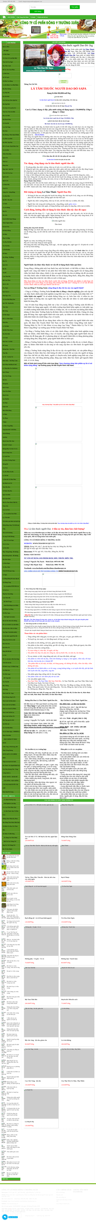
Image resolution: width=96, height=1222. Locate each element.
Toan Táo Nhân (7, 391)
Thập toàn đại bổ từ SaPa (9, 761)
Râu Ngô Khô (6, 104)
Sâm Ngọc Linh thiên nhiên (10, 632)
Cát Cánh (5, 337)
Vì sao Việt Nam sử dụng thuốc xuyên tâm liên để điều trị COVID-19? (13, 934)
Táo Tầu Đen (6, 245)
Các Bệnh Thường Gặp (10, 799)
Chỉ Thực (5, 402)
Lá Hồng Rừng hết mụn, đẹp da (11, 578)
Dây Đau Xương (7, 88)
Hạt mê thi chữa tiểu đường (10, 620)
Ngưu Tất (5, 157)
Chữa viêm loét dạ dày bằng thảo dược (13, 883)
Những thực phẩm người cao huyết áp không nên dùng (13, 1099)
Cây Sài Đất (6, 150)
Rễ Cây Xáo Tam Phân (9, 69)
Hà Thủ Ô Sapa (8, 601)
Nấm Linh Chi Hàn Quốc (9, 701)
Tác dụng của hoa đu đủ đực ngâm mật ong (13, 921)
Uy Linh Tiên (6, 456)
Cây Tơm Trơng (7, 376)
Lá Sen (4, 655)
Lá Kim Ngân (6, 563)
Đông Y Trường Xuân (38, 288)
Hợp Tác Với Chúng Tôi (9, 845)
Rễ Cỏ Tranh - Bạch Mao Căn (10, 146)
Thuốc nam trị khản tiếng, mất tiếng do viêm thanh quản (13, 1147)
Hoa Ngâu (5, 288)
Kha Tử (5, 261)
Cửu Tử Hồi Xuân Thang (9, 219)
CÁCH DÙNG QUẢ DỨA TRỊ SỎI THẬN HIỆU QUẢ (13, 951)
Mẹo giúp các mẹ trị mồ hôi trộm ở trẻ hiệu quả (13, 1162)
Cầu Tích (5, 468)
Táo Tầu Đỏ (6, 681)
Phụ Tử (5, 211)
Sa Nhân (5, 414)
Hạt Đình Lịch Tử (7, 483)
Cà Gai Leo (6, 590)
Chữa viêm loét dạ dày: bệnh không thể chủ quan (13, 878)
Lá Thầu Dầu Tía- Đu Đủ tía (10, 368)
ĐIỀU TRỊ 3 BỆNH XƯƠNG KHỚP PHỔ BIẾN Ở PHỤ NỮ (12, 1141)
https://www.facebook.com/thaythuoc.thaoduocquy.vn (45, 727)
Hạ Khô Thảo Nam (8, 330)
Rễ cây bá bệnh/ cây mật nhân (10, 624)
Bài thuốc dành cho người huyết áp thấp (12, 1035)
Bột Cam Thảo (6, 280)
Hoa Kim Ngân (7, 559)
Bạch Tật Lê (6, 291)
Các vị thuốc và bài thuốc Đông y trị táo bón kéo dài (13, 900)
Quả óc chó (6, 284)
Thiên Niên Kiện (7, 154)
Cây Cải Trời (6, 510)
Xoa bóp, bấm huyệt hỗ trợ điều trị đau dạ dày (13, 1119)
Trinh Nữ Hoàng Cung (8, 571)
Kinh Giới (5, 406)
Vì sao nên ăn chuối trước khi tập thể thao (12, 1130)
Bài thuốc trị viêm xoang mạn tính (11, 982)
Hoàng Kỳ (5, 383)
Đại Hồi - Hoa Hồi (7, 200)
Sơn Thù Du (6, 399)
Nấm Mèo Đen (6, 487)
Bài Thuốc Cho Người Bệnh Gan (11, 765)
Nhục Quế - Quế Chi (8, 169)
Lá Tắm (36, 704)
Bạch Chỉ (5, 265)
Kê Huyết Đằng (7, 230)
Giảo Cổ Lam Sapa (9, 540)
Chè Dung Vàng (7, 582)
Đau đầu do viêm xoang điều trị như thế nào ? (13, 977)
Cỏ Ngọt (5, 574)
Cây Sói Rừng (6, 207)
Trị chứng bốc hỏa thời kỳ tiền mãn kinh (13, 856)
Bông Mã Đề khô (7, 651)
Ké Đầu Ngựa (6, 314)
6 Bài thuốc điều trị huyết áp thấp (12, 1087)
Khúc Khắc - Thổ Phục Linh (10, 360)
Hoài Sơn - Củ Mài (7, 341)
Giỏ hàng (37, 11)
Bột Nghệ (6, 50)
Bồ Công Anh (7, 678)
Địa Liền (5, 215)
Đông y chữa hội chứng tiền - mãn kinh (13, 861)
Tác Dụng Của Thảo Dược (10, 837)
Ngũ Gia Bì (6, 177)
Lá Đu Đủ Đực (6, 249)
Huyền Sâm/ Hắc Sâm (8, 441)
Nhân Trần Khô (7, 735)
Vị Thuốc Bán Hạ (7, 491)
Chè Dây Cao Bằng (8, 81)
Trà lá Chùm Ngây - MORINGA (11, 731)
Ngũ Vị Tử (5, 180)
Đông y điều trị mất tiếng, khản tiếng (12, 1135)
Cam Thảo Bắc (7, 276)
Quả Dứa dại (6, 724)
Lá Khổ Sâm (6, 73)
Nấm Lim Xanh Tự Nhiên (9, 708)
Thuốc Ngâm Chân (8, 222)
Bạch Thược (6, 372)
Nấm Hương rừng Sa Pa (9, 697)
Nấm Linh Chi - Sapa (8, 693)
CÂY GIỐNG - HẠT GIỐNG (11, 780)
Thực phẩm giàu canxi (13, 1151)
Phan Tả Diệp (6, 238)
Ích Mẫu (5, 234)
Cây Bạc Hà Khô (7, 242)
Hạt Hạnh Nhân (7, 119)
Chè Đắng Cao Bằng (8, 609)
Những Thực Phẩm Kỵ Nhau (10, 818)
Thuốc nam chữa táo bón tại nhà (12, 893)
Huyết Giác (6, 395)
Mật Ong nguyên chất (8, 720)
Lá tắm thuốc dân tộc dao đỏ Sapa (54, 106)
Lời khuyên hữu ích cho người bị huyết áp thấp (13, 1109)
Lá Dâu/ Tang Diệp (8, 425)
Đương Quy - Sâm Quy (9, 349)
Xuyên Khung (6, 433)
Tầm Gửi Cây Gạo (7, 173)
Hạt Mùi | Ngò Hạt (7, 142)
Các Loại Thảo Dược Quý (9, 807)
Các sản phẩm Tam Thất (10, 513)
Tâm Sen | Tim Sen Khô (9, 111)
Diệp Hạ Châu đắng (8, 594)
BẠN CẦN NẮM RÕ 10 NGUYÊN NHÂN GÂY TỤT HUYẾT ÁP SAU (13, 1025)
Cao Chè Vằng (6, 127)
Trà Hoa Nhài (6, 567)
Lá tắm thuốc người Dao (40, 529)
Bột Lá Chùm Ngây (8, 318)
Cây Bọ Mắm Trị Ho (8, 471)
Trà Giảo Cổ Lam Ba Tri (9, 108)
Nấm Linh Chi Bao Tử (8, 716)
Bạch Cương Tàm (7, 452)
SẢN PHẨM (11, 17)
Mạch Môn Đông (7, 410)
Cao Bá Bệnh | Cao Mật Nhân (10, 85)
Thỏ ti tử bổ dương (7, 532)
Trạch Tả (5, 188)
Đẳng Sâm (5, 165)
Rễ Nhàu (5, 253)
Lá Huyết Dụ (6, 184)
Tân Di (4, 272)
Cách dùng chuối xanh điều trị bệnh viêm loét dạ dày (13, 867)
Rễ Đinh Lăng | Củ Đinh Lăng (10, 666)
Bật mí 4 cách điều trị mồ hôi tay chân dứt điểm (12, 1174)
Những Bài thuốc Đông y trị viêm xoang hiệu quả (13, 1008)
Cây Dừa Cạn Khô (7, 138)
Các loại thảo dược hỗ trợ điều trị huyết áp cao (13, 1104)
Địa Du (4, 268)
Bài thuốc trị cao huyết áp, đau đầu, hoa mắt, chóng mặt (13, 1056)
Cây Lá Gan (6, 544)
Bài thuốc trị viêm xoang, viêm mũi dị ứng (13, 966)
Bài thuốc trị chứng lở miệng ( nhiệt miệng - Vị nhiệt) (12, 1125)
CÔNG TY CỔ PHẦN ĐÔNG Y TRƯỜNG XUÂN (42, 540)
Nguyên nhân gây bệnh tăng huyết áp (13, 1077)
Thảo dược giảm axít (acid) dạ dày (12, 888)
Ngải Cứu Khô (6, 494)
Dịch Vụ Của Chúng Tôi (10, 841)
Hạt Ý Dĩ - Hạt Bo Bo (8, 303)
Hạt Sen (5, 379)
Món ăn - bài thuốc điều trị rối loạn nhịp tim (13, 940)
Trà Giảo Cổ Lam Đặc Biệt (10, 58)
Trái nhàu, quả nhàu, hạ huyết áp (11, 521)
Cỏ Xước (5, 203)
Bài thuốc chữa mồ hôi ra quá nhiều (13, 1157)
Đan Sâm (5, 131)
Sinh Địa (5, 437)
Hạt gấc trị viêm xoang (13, 971)
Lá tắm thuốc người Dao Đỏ (10, 636)
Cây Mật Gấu (6, 670)
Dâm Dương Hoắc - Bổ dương (10, 555)
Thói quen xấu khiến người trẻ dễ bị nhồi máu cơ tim (12, 911)
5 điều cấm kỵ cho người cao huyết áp (12, 1018)
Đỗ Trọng (5, 345)
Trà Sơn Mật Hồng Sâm (9, 299)
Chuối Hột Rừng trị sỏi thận (11, 605)
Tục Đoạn (5, 418)
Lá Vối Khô (6, 326)
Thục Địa (5, 353)
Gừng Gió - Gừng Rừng (9, 192)
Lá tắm (74, 704)
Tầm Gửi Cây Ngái (8, 62)
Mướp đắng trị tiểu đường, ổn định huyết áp (13, 1082)
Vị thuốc (32, 17)
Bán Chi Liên (6, 643)
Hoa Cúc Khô (6, 115)
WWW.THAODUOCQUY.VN (44, 543)
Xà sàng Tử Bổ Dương (8, 536)
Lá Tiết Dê (5, 475)
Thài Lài (5, 161)
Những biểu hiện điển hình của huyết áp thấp (13, 1029)
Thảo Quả (5, 307)
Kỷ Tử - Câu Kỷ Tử (8, 357)
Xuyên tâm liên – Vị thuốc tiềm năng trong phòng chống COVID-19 (13, 917)
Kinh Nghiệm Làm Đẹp (10, 803)
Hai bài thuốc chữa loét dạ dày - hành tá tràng (13, 872)
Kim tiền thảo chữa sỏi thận (10, 628)
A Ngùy (4, 422)
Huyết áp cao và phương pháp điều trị (13, 1067)
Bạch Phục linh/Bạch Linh (9, 364)
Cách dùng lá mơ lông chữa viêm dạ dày (12, 905)
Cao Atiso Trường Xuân (9, 460)
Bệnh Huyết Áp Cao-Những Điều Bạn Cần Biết (12, 1062)
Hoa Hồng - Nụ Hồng (8, 257)
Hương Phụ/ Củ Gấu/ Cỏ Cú (10, 448)
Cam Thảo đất (6, 597)
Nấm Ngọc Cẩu (7, 295)
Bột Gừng (5, 311)
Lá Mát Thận (6, 54)
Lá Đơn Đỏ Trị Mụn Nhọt (9, 479)
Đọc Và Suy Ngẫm (7, 849)
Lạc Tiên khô (6, 517)
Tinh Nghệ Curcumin (9, 617)
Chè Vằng (5, 689)
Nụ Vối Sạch (6, 77)
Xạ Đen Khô (6, 548)
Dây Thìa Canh (7, 65)
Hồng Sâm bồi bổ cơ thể (9, 640)
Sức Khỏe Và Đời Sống (9, 833)
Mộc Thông (6, 685)
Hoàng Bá (5, 464)
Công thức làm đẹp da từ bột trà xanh (12, 956)
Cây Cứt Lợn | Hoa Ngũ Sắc (10, 100)
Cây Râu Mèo (6, 196)
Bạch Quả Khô (6, 498)
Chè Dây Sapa (6, 613)
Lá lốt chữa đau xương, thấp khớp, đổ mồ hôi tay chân (13, 1168)
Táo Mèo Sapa (6, 674)
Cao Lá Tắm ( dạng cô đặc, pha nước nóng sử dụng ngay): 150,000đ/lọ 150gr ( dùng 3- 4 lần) (58, 110)
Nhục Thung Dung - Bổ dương (10, 551)
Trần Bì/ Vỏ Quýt (7, 445)
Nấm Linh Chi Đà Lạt (8, 712)
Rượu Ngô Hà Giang (8, 792)
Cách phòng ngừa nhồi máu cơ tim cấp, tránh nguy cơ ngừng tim (13, 928)
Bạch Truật (6, 387)
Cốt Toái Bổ (6, 123)
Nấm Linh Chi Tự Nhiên (9, 704)
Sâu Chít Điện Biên (8, 727)
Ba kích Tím (6, 226)
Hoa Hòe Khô (6, 334)
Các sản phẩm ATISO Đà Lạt (11, 586)
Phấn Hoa (5, 322)
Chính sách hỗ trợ (42, 17)
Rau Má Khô (6, 96)
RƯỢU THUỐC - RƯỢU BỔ (10, 776)
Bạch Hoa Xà (6, 647)
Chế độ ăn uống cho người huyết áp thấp (12, 1114)
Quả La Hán (6, 46)
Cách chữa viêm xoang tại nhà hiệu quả (13, 1013)
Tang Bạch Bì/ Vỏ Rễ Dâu (9, 429)
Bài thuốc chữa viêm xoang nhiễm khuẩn (12, 1002)
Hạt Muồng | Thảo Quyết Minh (11, 134)
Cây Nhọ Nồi (6, 92)
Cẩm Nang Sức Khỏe (22, 17)
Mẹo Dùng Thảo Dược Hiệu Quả (11, 822)
